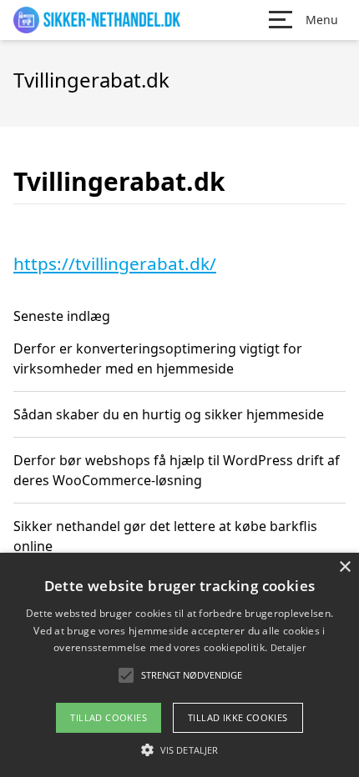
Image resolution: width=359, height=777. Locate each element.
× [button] (344, 567)
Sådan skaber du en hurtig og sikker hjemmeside (168, 414)
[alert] (179, 665)
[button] (179, 749)
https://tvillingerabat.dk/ (114, 263)
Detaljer (288, 647)
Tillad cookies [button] (108, 717)
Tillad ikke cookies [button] (238, 717)
